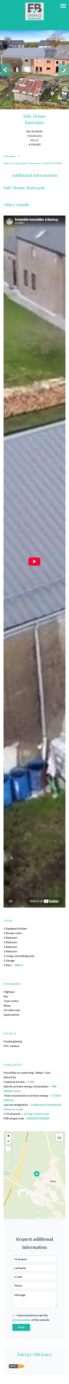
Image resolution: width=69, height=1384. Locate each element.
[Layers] (59, 1137)
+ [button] (8, 1136)
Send (21, 1327)
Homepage (10, 156)
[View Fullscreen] (8, 1149)
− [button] (8, 1141)
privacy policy (21, 1319)
